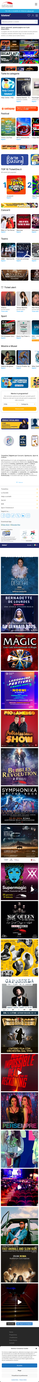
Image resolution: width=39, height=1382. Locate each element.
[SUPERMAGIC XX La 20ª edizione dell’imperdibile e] (19, 881)
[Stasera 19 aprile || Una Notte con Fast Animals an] (19, 1263)
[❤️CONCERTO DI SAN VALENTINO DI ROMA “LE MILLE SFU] (19, 843)
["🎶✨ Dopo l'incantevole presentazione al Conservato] (19, 996)
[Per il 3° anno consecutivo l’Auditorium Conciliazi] (19, 1149)
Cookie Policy (15, 1379)
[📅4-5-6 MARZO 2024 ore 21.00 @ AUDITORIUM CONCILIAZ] (19, 728)
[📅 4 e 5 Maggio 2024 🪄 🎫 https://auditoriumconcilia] (19, 652)
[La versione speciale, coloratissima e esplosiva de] (19, 1187)
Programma (13, 1335)
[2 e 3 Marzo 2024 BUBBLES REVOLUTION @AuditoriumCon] (19, 766)
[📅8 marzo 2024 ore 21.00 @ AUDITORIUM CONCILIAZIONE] (19, 690)
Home (11, 1332)
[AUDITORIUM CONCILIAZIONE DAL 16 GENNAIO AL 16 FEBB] (19, 613)
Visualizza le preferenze (19, 1375)
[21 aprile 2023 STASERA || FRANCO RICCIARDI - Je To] (19, 1225)
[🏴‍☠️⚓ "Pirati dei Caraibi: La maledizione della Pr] (19, 1034)
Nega (19, 1370)
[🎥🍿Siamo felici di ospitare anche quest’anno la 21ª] (19, 958)
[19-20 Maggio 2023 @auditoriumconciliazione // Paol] (19, 1111)
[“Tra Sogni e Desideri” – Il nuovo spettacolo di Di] (19, 575)
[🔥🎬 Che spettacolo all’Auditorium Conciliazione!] (19, 1072)
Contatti (11, 1343)
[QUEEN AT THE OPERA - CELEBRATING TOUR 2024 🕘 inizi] (19, 919)
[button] (36, 1348)
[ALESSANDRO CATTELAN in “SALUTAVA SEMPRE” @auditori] (19, 1302)
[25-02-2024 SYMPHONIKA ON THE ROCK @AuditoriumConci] (19, 805)
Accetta (19, 1365)
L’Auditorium (13, 1337)
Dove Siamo (13, 1340)
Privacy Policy (23, 1379)
